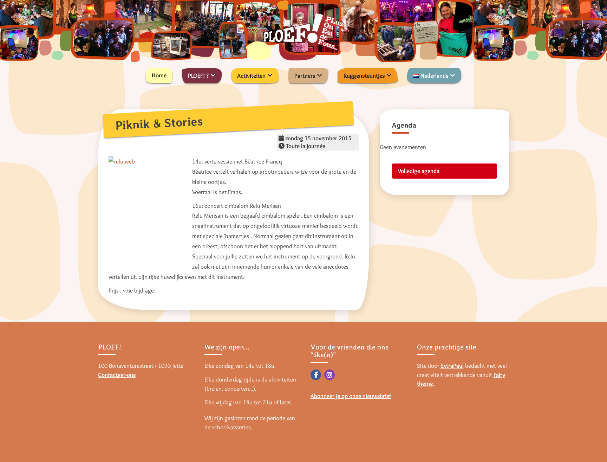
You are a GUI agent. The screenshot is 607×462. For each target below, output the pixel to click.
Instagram (329, 375)
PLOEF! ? (198, 75)
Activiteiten (251, 75)
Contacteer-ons (117, 374)
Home (159, 75)
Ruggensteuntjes (364, 75)
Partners (304, 75)
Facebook (316, 375)
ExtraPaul (452, 365)
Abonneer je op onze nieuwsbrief (351, 395)
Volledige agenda (418, 170)
